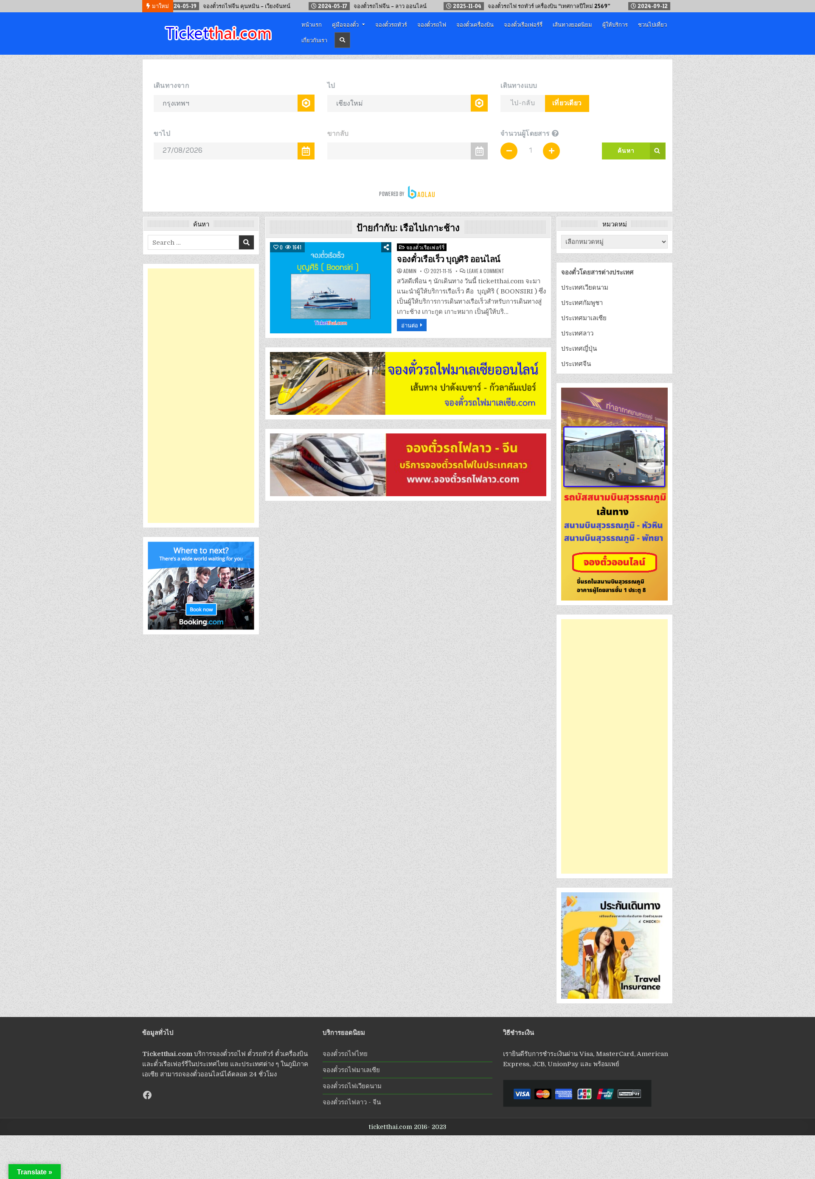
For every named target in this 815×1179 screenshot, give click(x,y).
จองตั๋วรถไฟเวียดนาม (352, 1086)
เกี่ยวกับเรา (314, 40)
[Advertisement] (201, 395)
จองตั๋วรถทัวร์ (391, 24)
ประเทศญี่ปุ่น (579, 348)
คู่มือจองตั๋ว (345, 24)
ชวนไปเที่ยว (652, 24)
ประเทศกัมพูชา (582, 303)
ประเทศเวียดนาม (584, 287)
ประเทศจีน (576, 364)
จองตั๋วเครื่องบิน (475, 24)
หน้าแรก (311, 24)
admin (409, 271)
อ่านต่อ (409, 325)
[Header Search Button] (342, 40)
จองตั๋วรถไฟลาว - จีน (352, 1102)
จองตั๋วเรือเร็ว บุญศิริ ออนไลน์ (448, 259)
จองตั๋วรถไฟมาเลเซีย (351, 1070)
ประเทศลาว (577, 333)
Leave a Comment (485, 271)
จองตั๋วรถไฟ (431, 24)
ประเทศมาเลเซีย (584, 318)
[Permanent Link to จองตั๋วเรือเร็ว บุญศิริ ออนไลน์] (330, 287)
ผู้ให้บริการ (615, 24)
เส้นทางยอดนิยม (572, 24)
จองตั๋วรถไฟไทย (345, 1054)
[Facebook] (147, 1095)
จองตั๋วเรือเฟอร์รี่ (523, 24)
